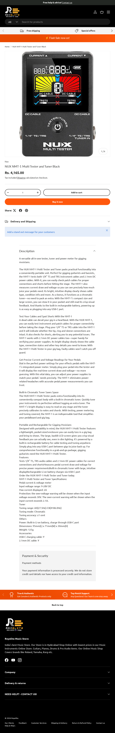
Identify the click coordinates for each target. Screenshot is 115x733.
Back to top (57, 604)
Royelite (14, 718)
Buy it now (57, 201)
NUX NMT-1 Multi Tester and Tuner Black (29, 46)
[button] (102, 12)
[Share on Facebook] (21, 210)
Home (7, 46)
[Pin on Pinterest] (26, 210)
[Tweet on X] (15, 210)
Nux (7, 161)
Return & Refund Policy (81, 723)
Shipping (21, 177)
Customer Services (38, 723)
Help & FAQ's (10, 725)
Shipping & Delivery (59, 723)
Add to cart (76, 192)
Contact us (100, 723)
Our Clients (9, 723)
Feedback (23, 723)
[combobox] (57, 22)
